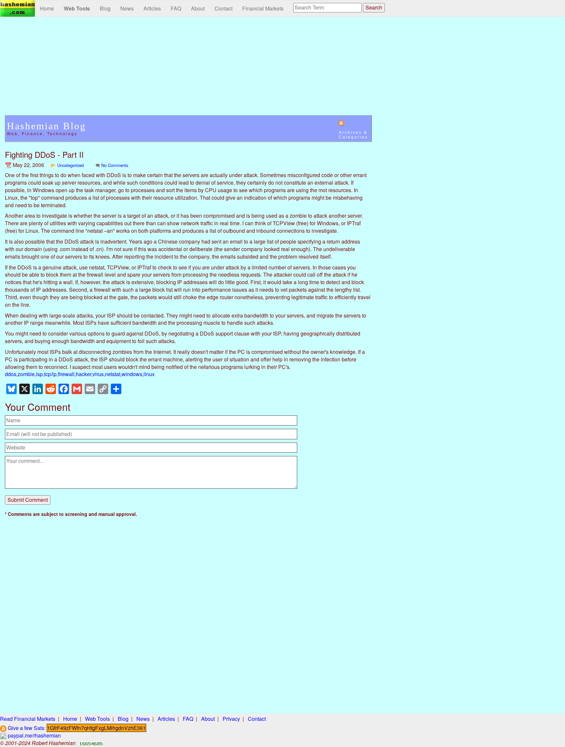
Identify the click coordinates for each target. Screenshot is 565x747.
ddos (10, 374)
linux (149, 374)
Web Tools (77, 8)
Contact (223, 8)
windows (132, 374)
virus (98, 374)
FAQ (176, 8)
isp (39, 374)
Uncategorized (70, 165)
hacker (83, 374)
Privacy (231, 718)
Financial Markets (262, 8)
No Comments (114, 165)
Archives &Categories (353, 134)
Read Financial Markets (27, 718)
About (198, 8)
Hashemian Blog (46, 125)
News (127, 8)
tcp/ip (50, 374)
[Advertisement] (188, 69)
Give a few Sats (25, 728)
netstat (112, 374)
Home (47, 8)
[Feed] (341, 122)
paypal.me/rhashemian (34, 735)
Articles (152, 8)
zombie (26, 374)
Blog (105, 8)
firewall (66, 374)
